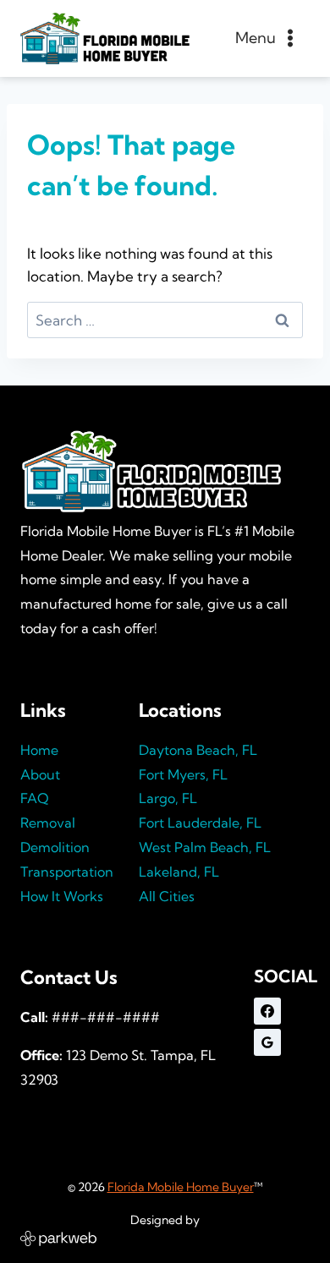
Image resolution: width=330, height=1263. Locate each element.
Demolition (55, 847)
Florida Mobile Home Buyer (180, 1187)
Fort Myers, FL (183, 774)
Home (39, 749)
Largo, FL (168, 798)
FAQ (34, 798)
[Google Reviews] (267, 1042)
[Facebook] (267, 1011)
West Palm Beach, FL (205, 847)
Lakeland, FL (179, 871)
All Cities (167, 896)
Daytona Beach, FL (198, 749)
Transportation (66, 871)
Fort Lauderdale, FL (200, 822)
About (40, 774)
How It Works (61, 896)
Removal (47, 822)
